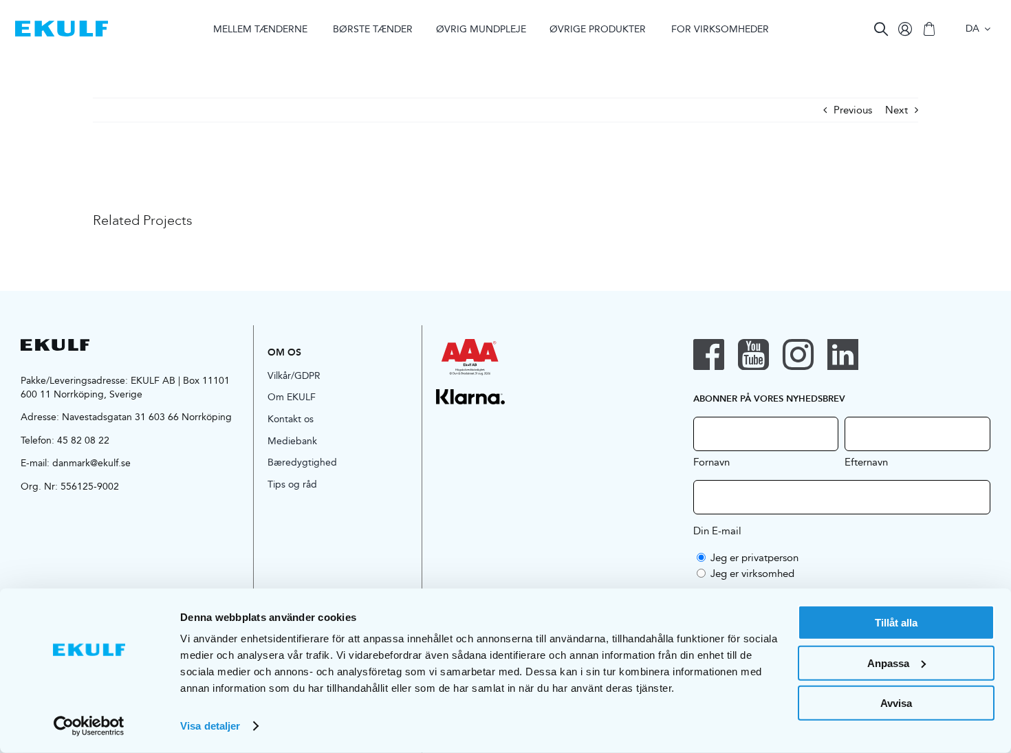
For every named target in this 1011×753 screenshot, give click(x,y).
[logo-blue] (61, 26)
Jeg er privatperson (754, 557)
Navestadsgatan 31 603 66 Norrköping (147, 416)
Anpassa (888, 662)
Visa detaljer (210, 726)
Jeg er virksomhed (752, 573)
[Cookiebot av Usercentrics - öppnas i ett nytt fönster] (89, 726)
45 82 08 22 (83, 440)
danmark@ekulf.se (91, 462)
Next (896, 110)
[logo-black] (55, 344)
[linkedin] (842, 354)
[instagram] (798, 354)
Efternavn (866, 461)
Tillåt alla (896, 623)
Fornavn (711, 461)
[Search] (881, 29)
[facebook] (708, 354)
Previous (853, 110)
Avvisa (896, 703)
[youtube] (753, 354)
